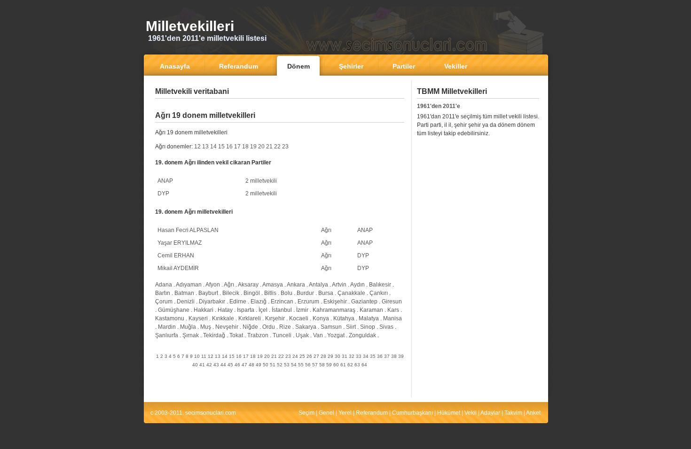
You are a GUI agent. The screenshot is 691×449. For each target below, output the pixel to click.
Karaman (371, 310)
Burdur (305, 293)
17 (237, 146)
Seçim (306, 413)
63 (357, 364)
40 (195, 364)
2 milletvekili (261, 181)
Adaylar (490, 413)
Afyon (212, 284)
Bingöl (251, 293)
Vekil (470, 413)
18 (245, 146)
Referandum (372, 413)
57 (315, 364)
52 (280, 364)
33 (358, 356)
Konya (321, 318)
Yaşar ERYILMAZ (179, 243)
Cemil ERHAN (175, 255)
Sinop (367, 327)
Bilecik (230, 293)
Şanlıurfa (166, 335)
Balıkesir (380, 284)
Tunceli (282, 335)
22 (277, 146)
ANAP (165, 181)
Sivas (386, 327)
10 (197, 356)
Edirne (237, 301)
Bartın (162, 293)
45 (230, 364)
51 (272, 364)
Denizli (186, 301)
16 (229, 146)
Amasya (272, 284)
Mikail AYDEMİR (178, 268)
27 (316, 356)
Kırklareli (249, 318)
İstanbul (282, 310)
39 (401, 356)
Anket (533, 413)
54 (294, 364)
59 (329, 364)
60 (336, 364)
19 (253, 146)
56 (308, 364)
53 (287, 364)
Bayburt (208, 293)
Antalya (318, 284)
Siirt (351, 327)
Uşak (302, 335)
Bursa (325, 293)
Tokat (236, 335)
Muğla (188, 327)
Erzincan (282, 301)
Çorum (164, 301)
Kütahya (343, 318)
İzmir (302, 310)
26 (309, 356)
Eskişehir (335, 301)
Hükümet (448, 413)
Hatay (225, 310)
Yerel (345, 413)
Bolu (286, 293)
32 (351, 356)
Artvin (339, 284)
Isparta (245, 310)
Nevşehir (226, 327)
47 (244, 364)
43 (216, 364)
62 (350, 364)
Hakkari (203, 310)
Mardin (167, 327)
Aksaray (248, 284)
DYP (163, 193)
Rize (285, 327)
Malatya (369, 318)
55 (301, 364)
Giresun (392, 301)
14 (213, 146)
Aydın (357, 284)
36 (380, 356)
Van (318, 335)
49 (258, 364)
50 (265, 364)
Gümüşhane (173, 310)
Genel (326, 413)
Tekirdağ (214, 335)
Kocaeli (298, 318)
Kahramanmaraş (334, 310)
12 (197, 146)
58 (322, 364)
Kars (393, 310)
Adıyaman (189, 284)
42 (209, 364)
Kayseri (198, 318)
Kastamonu (169, 318)
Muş (205, 327)
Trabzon (257, 335)
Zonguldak (362, 335)
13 (205, 146)
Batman (184, 293)
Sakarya (305, 327)
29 (330, 356)
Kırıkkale (223, 318)
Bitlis (270, 293)
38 (394, 356)
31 (344, 356)
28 (323, 356)
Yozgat (336, 335)
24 (295, 356)
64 (364, 364)
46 (237, 364)
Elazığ (259, 301)
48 (251, 364)
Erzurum (308, 301)
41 (202, 364)
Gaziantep (364, 301)
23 (285, 146)
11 (203, 356)
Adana (163, 284)
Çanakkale (351, 293)
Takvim (513, 413)
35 (373, 356)
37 (387, 356)
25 (302, 356)
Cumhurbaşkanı (412, 413)
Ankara (296, 284)
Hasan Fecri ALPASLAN (188, 230)
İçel (263, 310)
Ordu (268, 327)
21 (269, 146)
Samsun (331, 327)
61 (343, 364)
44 (223, 364)
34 (366, 356)
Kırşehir (275, 318)
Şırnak (190, 335)
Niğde (250, 327)
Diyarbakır (212, 301)
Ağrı (326, 230)
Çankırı (378, 293)
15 (221, 146)
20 (261, 146)
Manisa (392, 318)
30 (337, 356)
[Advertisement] (280, 105)
